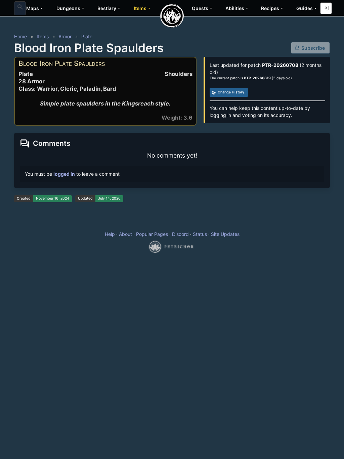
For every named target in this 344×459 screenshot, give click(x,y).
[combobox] (20, 8)
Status (200, 234)
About (125, 234)
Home (20, 36)
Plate (86, 36)
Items (43, 36)
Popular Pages (152, 234)
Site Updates (225, 234)
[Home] (172, 16)
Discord (180, 234)
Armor (65, 36)
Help (110, 234)
